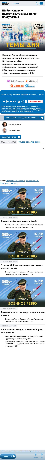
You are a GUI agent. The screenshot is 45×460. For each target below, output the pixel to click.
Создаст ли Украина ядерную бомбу (19, 221)
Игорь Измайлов (15, 124)
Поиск (37, 3)
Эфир (42, 457)
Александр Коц (14, 130)
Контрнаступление (8, 183)
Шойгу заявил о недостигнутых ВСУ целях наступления (19, 14)
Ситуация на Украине (15, 180)
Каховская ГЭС (32, 180)
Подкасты (36, 457)
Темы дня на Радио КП (29, 142)
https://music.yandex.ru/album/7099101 (37, 81)
